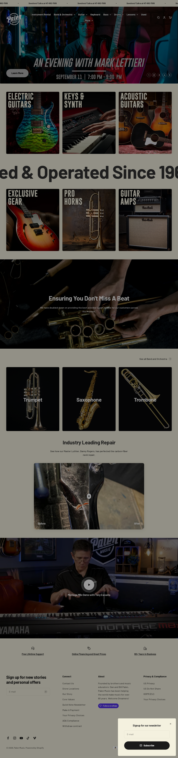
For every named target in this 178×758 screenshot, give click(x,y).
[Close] (170, 724)
